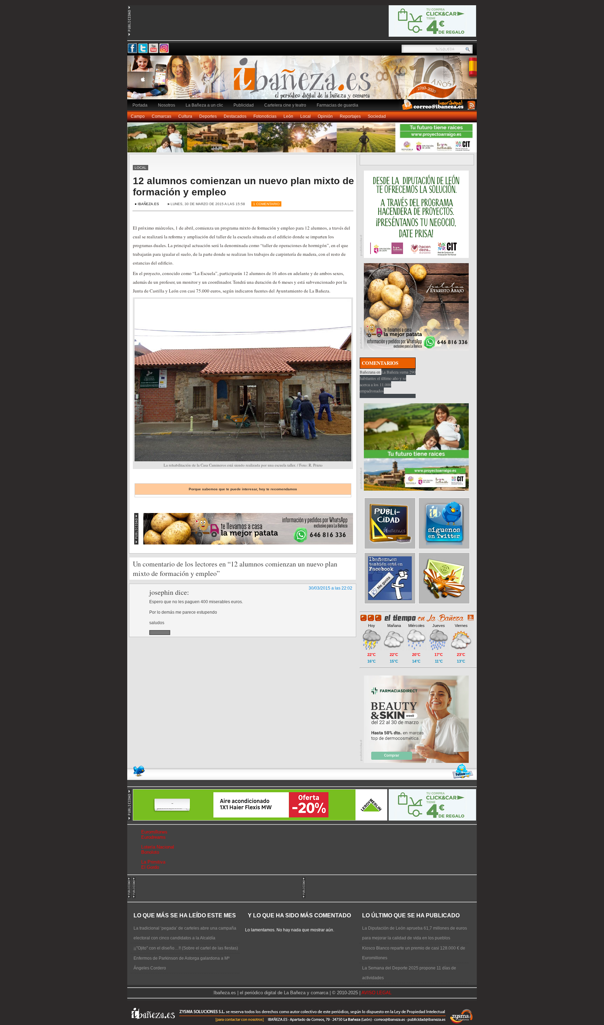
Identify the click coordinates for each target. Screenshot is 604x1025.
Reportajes (350, 116)
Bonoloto (150, 852)
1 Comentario (266, 204)
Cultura (185, 116)
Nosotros (166, 105)
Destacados (235, 116)
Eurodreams (153, 837)
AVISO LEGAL (376, 992)
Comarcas (161, 116)
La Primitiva (153, 862)
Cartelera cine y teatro (285, 105)
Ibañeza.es (304, 81)
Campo (138, 116)
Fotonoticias (264, 116)
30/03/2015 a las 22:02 (330, 588)
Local (305, 116)
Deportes (208, 116)
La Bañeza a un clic (204, 105)
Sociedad (377, 116)
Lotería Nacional (157, 847)
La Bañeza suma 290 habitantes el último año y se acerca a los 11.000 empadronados (388, 381)
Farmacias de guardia (337, 105)
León (288, 116)
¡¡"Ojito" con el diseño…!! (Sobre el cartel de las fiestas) (186, 948)
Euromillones (154, 832)
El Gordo (150, 867)
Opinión (325, 116)
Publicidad (243, 105)
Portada (140, 105)
